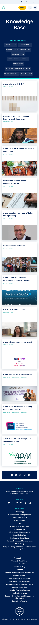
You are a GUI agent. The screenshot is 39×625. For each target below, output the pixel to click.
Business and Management (19, 515)
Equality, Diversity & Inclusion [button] (18, 68)
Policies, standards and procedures (19, 573)
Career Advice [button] (12, 49)
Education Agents (19, 601)
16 (12, 475)
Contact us (25, 2)
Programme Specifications (19, 578)
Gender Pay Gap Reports (19, 590)
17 (16, 475)
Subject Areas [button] (10, 44)
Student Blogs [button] (26, 73)
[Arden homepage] (4, 7)
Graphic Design (19, 535)
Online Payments (19, 593)
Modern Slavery (19, 576)
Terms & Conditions (20, 561)
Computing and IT (19, 517)
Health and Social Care (19, 538)
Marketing (19, 544)
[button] (34, 2)
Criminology (19, 520)
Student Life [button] (25, 49)
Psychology (19, 512)
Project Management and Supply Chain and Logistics (19, 548)
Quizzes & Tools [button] (18, 54)
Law (19, 523)
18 (20, 475)
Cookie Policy (19, 567)
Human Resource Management (19, 541)
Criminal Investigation (19, 526)
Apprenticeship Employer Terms (19, 584)
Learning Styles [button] (25, 44)
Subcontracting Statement (19, 581)
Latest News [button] (18, 64)
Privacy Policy (19, 558)
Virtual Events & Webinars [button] (18, 59)
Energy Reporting (19, 587)
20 (29, 475)
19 (25, 475)
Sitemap (19, 570)
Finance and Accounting (19, 532)
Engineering (19, 529)
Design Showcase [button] (11, 73)
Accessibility (19, 564)
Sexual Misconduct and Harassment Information (19, 597)
